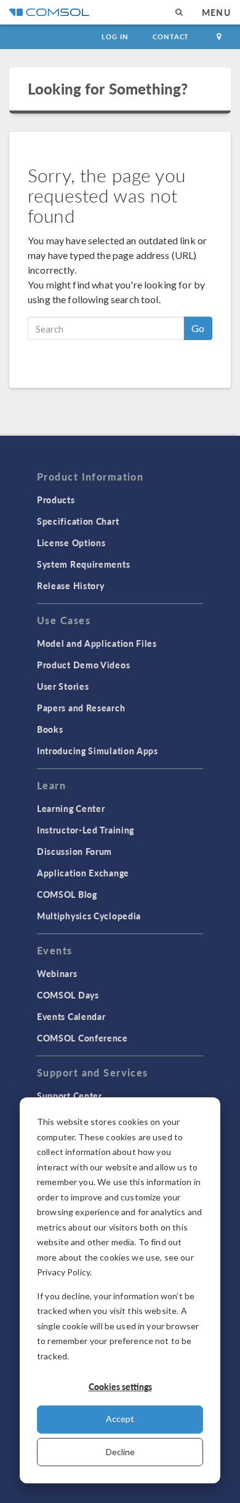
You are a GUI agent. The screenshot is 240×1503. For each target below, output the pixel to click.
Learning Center (71, 808)
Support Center (69, 1095)
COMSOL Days (68, 995)
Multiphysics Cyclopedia (89, 916)
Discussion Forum (74, 851)
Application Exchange (83, 873)
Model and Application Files (97, 643)
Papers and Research (81, 707)
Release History (71, 585)
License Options (71, 542)
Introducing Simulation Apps (97, 750)
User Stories (63, 686)
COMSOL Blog (67, 894)
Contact (171, 36)
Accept (120, 1418)
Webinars (57, 973)
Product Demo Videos (83, 665)
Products (56, 499)
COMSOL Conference (82, 1038)
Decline (120, 1452)
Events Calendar (71, 1016)
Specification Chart (78, 521)
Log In (115, 36)
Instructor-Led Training (85, 830)
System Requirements (83, 564)
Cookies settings (120, 1386)
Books (50, 729)
